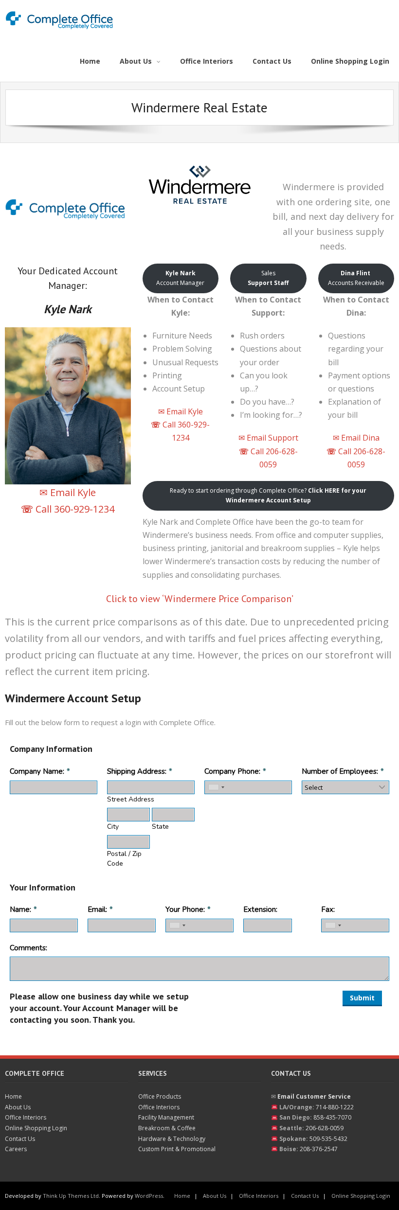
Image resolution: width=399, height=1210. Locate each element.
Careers (16, 1149)
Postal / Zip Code (124, 858)
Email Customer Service (314, 1096)
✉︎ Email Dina (356, 437)
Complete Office (34, 1073)
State (160, 826)
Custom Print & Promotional (177, 1149)
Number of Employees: (340, 771)
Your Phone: (185, 909)
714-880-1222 (335, 1107)
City (113, 826)
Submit (362, 997)
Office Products (159, 1096)
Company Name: (37, 771)
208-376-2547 (319, 1149)
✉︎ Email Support (268, 437)
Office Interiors (25, 1117)
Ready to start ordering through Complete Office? (268, 495)
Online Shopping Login (36, 1128)
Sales (268, 278)
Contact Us (20, 1139)
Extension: (260, 909)
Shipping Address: (136, 771)
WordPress (149, 1195)
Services (152, 1073)
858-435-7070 (332, 1117)
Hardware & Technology (171, 1139)
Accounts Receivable (356, 278)
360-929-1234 (84, 509)
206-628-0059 (325, 1128)
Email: (97, 909)
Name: (20, 909)
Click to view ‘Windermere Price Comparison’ (199, 598)
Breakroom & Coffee (167, 1128)
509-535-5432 (328, 1139)
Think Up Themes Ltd (71, 1195)
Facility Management (166, 1117)
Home (13, 1096)
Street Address (130, 799)
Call (37, 509)
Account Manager (180, 278)
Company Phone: (232, 771)
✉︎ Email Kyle (67, 492)
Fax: (328, 909)
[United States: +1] (216, 787)
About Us (18, 1107)
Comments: (28, 948)
